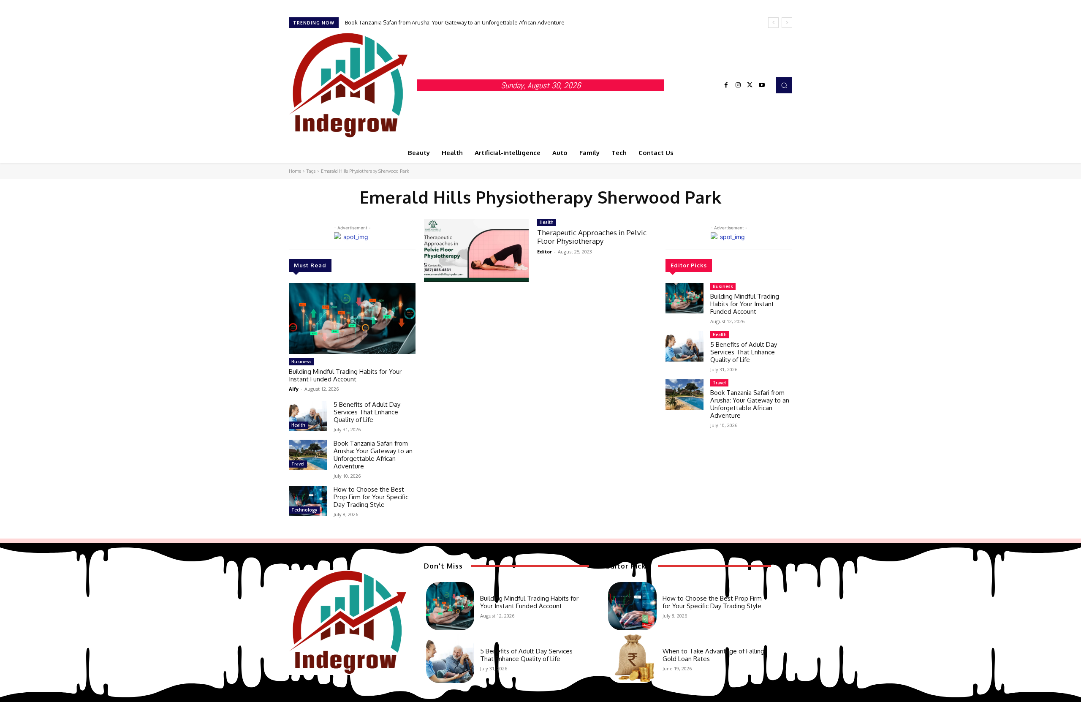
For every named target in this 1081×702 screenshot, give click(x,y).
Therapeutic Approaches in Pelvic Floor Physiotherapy (591, 236)
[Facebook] (726, 85)
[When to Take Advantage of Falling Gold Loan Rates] (632, 658)
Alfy (294, 389)
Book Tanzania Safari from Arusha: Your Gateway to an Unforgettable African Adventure (455, 22)
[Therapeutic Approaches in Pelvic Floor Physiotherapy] (476, 250)
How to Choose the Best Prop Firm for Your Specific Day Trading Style (371, 497)
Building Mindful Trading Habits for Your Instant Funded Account (345, 375)
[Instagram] (738, 85)
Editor (544, 251)
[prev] (773, 22)
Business (301, 362)
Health (298, 425)
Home (295, 171)
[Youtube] (762, 85)
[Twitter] (750, 85)
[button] (784, 85)
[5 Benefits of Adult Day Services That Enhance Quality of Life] (308, 416)
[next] (787, 22)
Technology (304, 510)
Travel (297, 464)
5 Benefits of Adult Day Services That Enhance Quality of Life (367, 412)
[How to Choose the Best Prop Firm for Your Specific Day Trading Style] (308, 501)
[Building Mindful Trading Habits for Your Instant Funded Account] (352, 318)
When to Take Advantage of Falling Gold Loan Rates (713, 655)
